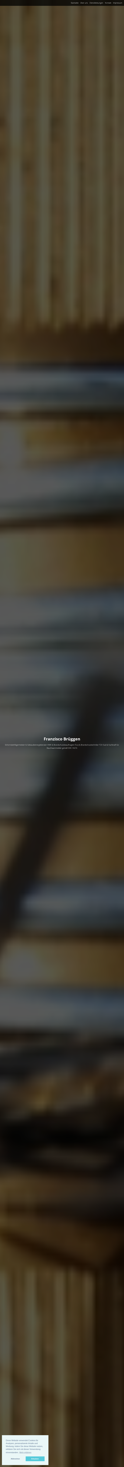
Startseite (74, 3)
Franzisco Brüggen (62, 739)
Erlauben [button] (35, 1459)
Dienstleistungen (96, 3)
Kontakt (108, 3)
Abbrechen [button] (15, 1459)
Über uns (84, 3)
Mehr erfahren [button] (25, 1452)
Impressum (117, 3)
